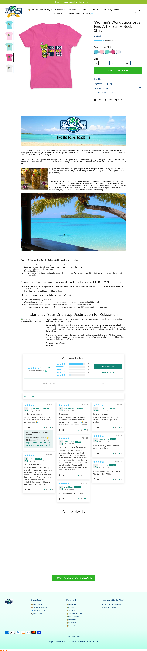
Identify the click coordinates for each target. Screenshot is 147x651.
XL (113, 63)
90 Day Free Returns (103, 93)
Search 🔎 (88, 13)
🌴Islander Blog (71, 604)
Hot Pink (112, 52)
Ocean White (118, 52)
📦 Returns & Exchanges (39, 607)
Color (102, 47)
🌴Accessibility (71, 620)
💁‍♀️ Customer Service (38, 604)
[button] (99, 40)
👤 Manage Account (38, 610)
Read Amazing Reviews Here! (111, 604)
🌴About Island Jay (72, 617)
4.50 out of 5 (45, 368)
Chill (107, 52)
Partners (58, 13)
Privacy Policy (92, 641)
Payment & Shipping (103, 83)
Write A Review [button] (107, 366)
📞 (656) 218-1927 (37, 614)
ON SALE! (96, 9)
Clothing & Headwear (65, 9)
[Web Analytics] (73, 650)
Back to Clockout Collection (75, 577)
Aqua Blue (96, 52)
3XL (127, 63)
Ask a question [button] (108, 372)
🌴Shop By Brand (72, 626)
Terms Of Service (78, 641)
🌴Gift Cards (70, 610)
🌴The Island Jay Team (74, 614)
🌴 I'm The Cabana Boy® (40, 9)
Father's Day (74, 13)
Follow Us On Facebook (109, 607)
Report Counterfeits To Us (59, 641)
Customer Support (102, 88)
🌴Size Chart (70, 607)
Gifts (83, 9)
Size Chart (98, 79)
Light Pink (101, 52)
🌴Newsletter (71, 623)
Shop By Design (111, 9)
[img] (29, 405)
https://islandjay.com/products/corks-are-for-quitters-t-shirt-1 (38, 443)
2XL (119, 63)
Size (96, 58)
